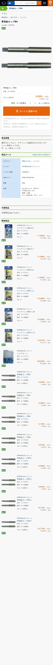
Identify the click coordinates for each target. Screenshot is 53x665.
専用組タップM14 (24, 500)
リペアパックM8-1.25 (26, 311)
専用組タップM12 (24, 479)
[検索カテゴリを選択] (11, 3)
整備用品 (5, 17)
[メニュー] (44, 3)
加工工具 (14, 17)
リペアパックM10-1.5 (26, 332)
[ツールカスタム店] (3, 8)
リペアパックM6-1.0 (25, 290)
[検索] (39, 3)
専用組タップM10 (24, 458)
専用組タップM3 (23, 374)
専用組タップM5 (23, 395)
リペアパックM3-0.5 (25, 228)
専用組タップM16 (24, 521)
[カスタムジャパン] (4, 3)
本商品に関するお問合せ (41, 155)
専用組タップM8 (23, 437)
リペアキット (22, 353)
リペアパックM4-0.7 (25, 249)
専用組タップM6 (23, 416)
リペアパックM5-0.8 (25, 270)
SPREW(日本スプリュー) (31, 166)
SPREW (11, 25)
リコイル (23, 17)
